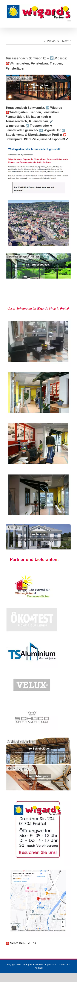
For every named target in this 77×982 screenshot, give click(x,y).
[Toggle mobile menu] (69, 22)
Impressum (50, 964)
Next (65, 41)
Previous (53, 41)
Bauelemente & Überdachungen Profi (41, 293)
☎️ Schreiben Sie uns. (21, 943)
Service (29, 299)
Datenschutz (64, 964)
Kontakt (38, 968)
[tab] (41, 293)
